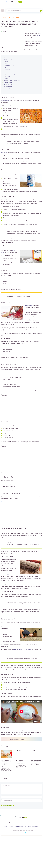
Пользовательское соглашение (33, 826)
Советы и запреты (7, 88)
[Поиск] (41, 11)
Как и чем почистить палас (7, 49)
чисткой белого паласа (9, 574)
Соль (6, 63)
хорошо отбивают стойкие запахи (22, 649)
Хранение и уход (30, 842)
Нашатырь (7, 69)
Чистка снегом (8, 71)
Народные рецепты (8, 59)
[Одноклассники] (11, 830)
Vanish (6, 78)
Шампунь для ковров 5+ (10, 74)
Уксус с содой (4, 152)
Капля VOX (7, 76)
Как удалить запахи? (8, 86)
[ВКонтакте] (9, 830)
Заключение (6, 91)
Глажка (17, 837)
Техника (35, 837)
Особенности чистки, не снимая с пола (12, 80)
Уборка (8, 837)
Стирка (26, 837)
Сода (6, 67)
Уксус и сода (7, 61)
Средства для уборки (15, 842)
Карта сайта (11, 826)
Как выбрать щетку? (8, 84)
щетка (38, 35)
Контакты (5, 826)
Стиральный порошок (9, 65)
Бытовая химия (7, 72)
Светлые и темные (8, 82)
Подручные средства (6, 100)
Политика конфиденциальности (20, 826)
